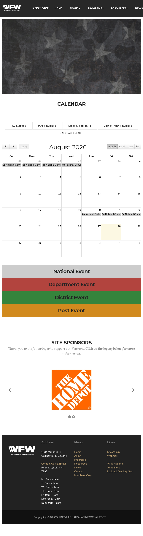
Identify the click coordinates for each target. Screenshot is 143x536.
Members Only (83, 475)
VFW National (115, 463)
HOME (58, 8)
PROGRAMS (95, 8)
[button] (9, 389)
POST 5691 (40, 8)
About (77, 455)
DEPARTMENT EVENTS (118, 125)
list (137, 146)
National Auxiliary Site (120, 471)
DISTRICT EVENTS (79, 125)
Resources (80, 463)
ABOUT (74, 8)
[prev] (5, 146)
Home (77, 451)
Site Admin (113, 451)
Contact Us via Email (53, 463)
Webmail (112, 455)
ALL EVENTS (18, 125)
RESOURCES (118, 8)
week (122, 146)
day (131, 146)
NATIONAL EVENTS (71, 133)
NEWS (139, 8)
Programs (80, 459)
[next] (13, 146)
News (77, 467)
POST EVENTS (47, 125)
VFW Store (113, 467)
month (112, 146)
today (24, 146)
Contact (78, 471)
